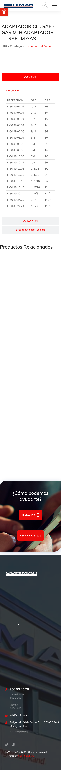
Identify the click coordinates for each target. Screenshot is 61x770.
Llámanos (28, 515)
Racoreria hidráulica (39, 46)
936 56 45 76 (19, 689)
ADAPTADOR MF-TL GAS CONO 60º (22, 291)
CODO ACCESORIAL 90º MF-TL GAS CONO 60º (29, 419)
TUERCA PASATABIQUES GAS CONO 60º (25, 377)
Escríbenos (27, 535)
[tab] (30, 77)
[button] (4, 12)
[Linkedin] (13, 744)
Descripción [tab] (13, 90)
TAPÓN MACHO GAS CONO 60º (20, 334)
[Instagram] (6, 744)
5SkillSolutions (26, 755)
